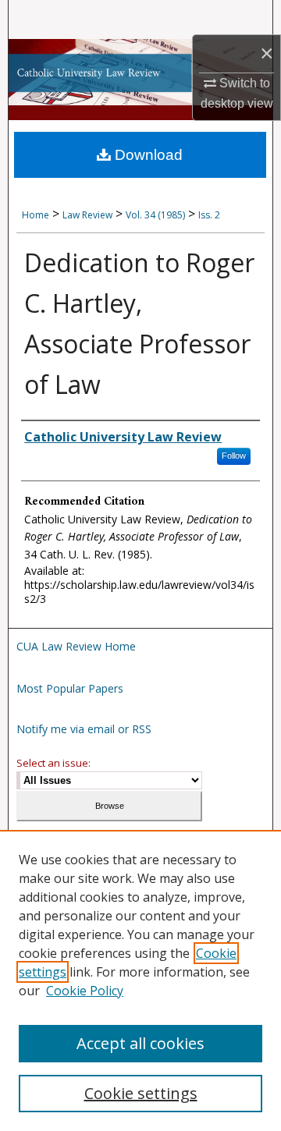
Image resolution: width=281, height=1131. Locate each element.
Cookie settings (140, 1093)
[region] (140, 980)
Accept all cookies (140, 1043)
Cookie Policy (84, 990)
